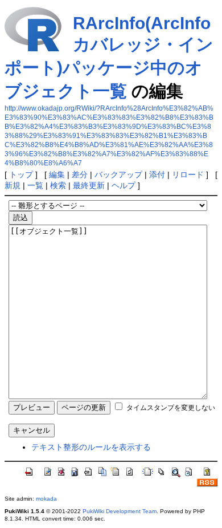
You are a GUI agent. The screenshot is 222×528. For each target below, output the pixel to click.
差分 (80, 174)
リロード (188, 174)
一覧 (35, 185)
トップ (21, 174)
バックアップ (118, 174)
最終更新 (89, 185)
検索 (58, 185)
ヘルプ (123, 185)
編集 (57, 174)
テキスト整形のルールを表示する (91, 447)
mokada (46, 498)
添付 (157, 174)
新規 (12, 185)
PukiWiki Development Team (120, 511)
